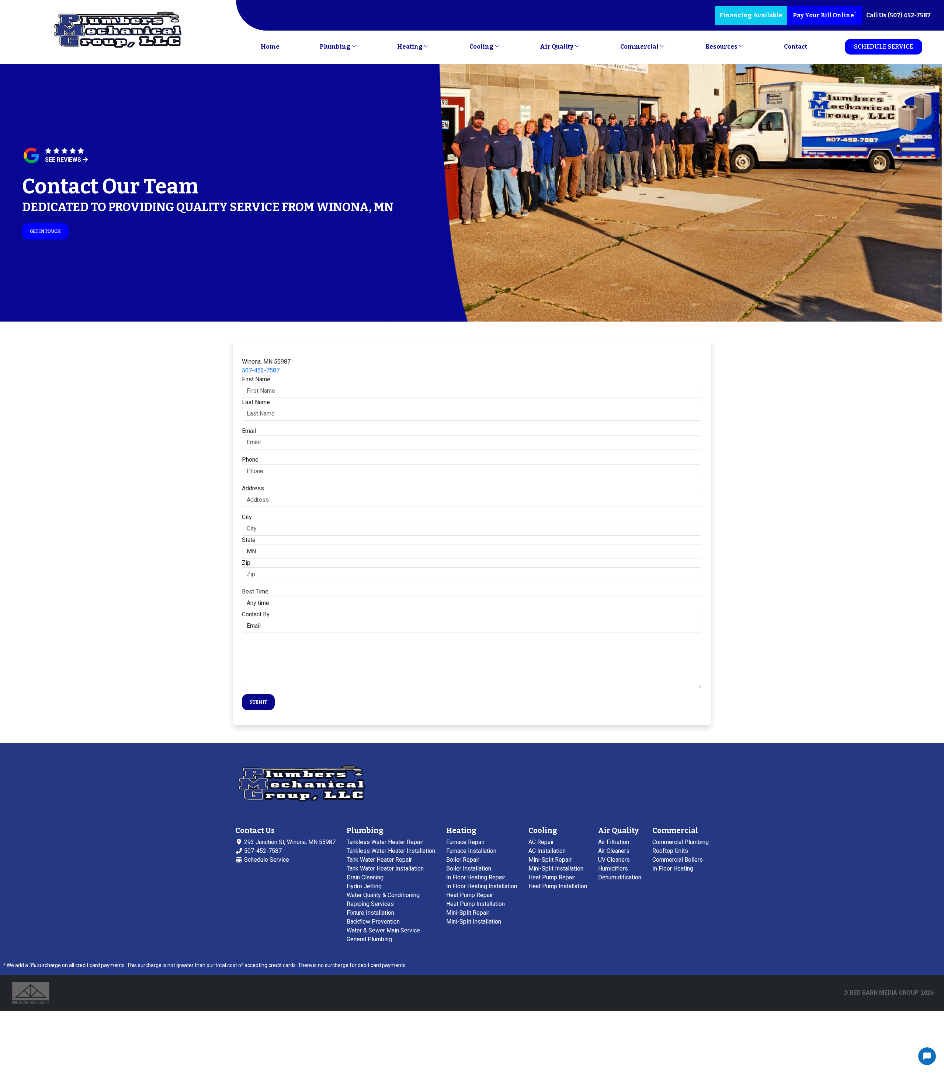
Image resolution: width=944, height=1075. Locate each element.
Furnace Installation (471, 850)
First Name (256, 379)
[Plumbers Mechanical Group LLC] (118, 31)
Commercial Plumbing (680, 841)
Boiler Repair (462, 859)
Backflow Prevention (373, 921)
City (247, 517)
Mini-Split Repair (467, 912)
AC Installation (547, 850)
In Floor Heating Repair (475, 877)
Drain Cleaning (365, 877)
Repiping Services (370, 903)
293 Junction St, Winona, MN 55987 (289, 841)
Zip (246, 562)
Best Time (255, 591)
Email (249, 430)
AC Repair (541, 841)
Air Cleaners (613, 850)
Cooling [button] (481, 46)
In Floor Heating (672, 868)
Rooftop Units (670, 850)
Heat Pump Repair (469, 895)
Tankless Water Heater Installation (391, 850)
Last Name (256, 402)
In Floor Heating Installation (481, 886)
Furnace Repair (465, 841)
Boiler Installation (468, 868)
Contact (795, 46)
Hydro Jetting (364, 886)
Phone (250, 459)
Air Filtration (613, 841)
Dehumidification (619, 877)
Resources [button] (722, 46)
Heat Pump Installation (475, 903)
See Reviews (64, 159)
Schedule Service (883, 46)
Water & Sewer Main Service (383, 930)
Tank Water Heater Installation (385, 868)
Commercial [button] (640, 46)
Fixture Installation (370, 912)
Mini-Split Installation (473, 921)
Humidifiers (613, 868)
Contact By (256, 614)
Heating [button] (410, 46)
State (249, 539)
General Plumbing (369, 939)
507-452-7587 (261, 370)
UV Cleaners (614, 859)
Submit (258, 702)
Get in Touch (45, 231)
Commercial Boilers (677, 859)
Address (253, 488)
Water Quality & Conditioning (383, 895)
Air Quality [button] (557, 46)
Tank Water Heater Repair (379, 859)
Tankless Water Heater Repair (385, 841)
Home (270, 46)
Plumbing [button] (335, 46)
